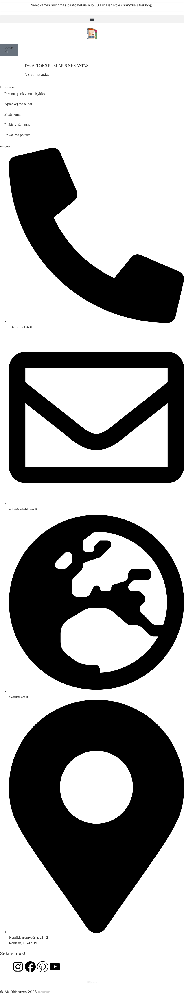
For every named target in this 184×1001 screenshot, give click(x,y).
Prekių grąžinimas (17, 124)
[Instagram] (18, 966)
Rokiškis (44, 992)
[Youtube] (55, 966)
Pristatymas (12, 114)
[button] (92, 19)
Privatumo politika (17, 135)
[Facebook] (30, 966)
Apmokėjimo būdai (18, 104)
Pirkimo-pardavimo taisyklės (24, 94)
